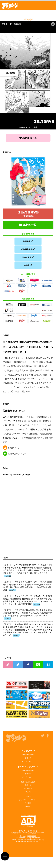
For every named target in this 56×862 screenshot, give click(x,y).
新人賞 (28, 791)
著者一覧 (28, 757)
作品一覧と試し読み (28, 781)
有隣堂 (27, 265)
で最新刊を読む (28, 216)
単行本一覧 (29, 225)
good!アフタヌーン (28, 766)
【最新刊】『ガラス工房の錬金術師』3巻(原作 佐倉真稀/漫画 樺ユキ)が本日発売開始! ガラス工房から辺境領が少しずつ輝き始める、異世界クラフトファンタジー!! (27, 614)
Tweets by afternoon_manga (16, 474)
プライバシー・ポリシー (28, 799)
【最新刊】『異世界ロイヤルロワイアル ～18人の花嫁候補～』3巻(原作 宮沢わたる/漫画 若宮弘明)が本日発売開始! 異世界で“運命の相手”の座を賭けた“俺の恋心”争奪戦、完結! (28, 585)
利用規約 (28, 803)
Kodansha (19, 838)
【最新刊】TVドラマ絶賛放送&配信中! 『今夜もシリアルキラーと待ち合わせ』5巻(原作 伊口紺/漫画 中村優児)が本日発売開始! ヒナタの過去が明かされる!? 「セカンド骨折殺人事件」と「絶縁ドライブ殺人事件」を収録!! (28, 570)
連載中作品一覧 (28, 754)
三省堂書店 (27, 257)
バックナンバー (28, 761)
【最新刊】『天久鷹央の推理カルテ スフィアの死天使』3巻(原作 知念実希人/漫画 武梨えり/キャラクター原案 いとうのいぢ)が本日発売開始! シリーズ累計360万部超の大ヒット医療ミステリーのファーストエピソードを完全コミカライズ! (28, 630)
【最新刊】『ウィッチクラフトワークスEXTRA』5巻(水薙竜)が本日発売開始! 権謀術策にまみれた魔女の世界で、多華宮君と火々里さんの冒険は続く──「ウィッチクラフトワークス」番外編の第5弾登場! (28, 599)
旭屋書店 (27, 241)
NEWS (28, 796)
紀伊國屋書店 (27, 249)
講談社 (28, 806)
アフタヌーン (28, 750)
